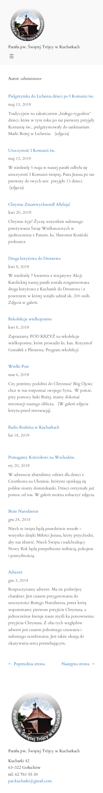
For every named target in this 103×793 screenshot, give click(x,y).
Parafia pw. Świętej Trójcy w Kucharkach (44, 47)
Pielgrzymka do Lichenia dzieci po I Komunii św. (51, 96)
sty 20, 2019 (19, 466)
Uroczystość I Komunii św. (31, 150)
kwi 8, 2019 (18, 267)
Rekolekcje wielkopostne (30, 319)
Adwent (15, 572)
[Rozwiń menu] (11, 56)
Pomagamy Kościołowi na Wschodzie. (41, 457)
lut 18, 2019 (18, 435)
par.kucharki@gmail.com (30, 781)
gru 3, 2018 (18, 580)
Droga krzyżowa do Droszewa (34, 258)
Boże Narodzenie (23, 511)
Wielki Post (18, 366)
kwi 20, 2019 (19, 212)
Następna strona (78, 664)
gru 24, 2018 (19, 520)
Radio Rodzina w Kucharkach (33, 427)
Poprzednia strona (26, 664)
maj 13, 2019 (19, 104)
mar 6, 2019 (18, 375)
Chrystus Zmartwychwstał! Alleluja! (39, 204)
